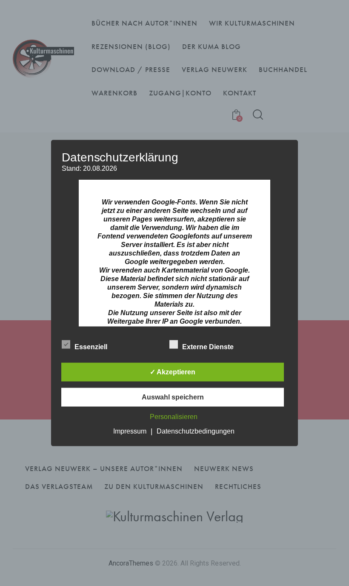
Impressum (129, 430)
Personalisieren (173, 416)
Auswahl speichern (173, 396)
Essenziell (91, 346)
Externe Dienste (208, 346)
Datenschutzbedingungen (196, 430)
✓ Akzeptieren (172, 371)
